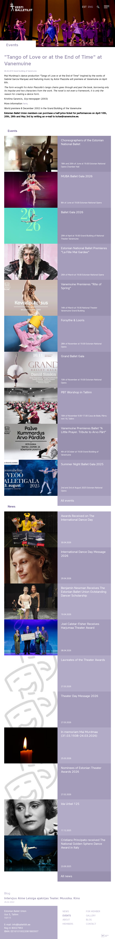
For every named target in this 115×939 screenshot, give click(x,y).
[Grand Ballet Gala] (31, 370)
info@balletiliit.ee (21, 925)
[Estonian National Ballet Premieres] (31, 262)
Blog (89, 920)
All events (67, 500)
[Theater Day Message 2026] (31, 709)
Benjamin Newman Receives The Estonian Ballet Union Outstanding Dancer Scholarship (83, 592)
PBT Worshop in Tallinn (76, 392)
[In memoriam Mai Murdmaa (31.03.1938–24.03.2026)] (31, 745)
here (25, 104)
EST (84, 7)
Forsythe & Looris (72, 320)
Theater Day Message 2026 (79, 696)
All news (66, 876)
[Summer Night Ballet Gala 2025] (31, 478)
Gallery (91, 916)
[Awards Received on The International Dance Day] (31, 529)
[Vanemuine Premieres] (31, 298)
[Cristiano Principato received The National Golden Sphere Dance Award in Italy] (31, 853)
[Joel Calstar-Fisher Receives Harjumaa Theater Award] (31, 637)
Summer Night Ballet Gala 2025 (82, 464)
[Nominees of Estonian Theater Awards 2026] (31, 781)
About (66, 920)
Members (68, 924)
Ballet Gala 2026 (72, 212)
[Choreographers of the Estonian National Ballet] (31, 154)
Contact (91, 924)
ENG (90, 7)
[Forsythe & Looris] (31, 334)
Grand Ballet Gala (72, 356)
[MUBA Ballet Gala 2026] (31, 190)
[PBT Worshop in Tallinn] (31, 406)
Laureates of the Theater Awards (83, 660)
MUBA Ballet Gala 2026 (77, 176)
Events (67, 916)
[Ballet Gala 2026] (31, 226)
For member (93, 911)
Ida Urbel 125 (70, 804)
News (66, 911)
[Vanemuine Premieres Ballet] (31, 442)
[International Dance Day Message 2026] (31, 565)
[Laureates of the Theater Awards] (31, 673)
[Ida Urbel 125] (31, 817)
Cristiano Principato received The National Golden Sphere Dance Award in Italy (83, 844)
